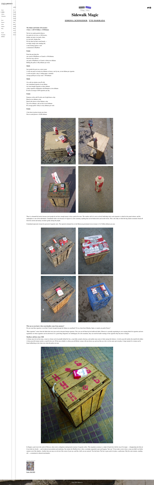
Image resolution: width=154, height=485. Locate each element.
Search (2, 32)
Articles (2, 12)
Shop (2, 28)
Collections (3, 16)
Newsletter (3, 34)
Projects (2, 22)
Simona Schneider (76, 20)
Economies (83, 10)
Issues (2, 10)
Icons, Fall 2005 (30, 472)
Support (2, 26)
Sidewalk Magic (85, 15)
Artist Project (88, 7)
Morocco (87, 10)
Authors (2, 14)
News (2, 20)
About (2, 24)
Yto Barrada (97, 20)
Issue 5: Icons (81, 7)
